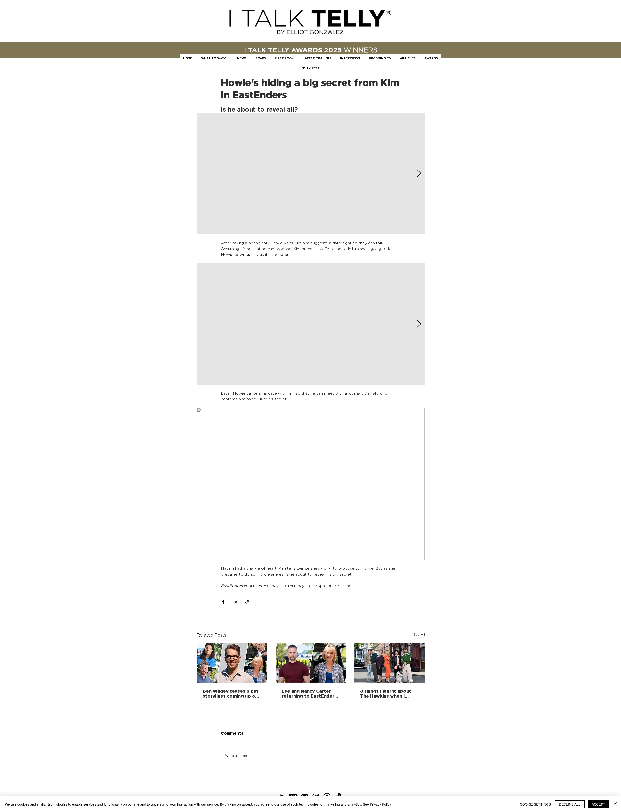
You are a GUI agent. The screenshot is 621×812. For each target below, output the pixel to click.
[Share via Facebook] (223, 602)
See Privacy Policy (377, 804)
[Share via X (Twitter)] (235, 602)
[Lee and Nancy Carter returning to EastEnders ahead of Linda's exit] (311, 663)
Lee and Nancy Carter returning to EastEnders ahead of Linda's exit (309, 693)
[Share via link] (247, 602)
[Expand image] (311, 173)
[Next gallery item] (419, 174)
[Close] (615, 804)
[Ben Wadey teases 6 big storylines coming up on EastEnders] (232, 663)
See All (419, 634)
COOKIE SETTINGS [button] (535, 804)
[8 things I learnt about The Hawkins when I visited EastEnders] (389, 663)
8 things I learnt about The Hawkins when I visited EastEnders (385, 693)
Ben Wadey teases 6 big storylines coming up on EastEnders (230, 693)
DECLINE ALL (569, 804)
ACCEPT (598, 804)
